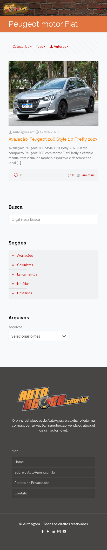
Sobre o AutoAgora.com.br (35, 472)
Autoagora (21, 132)
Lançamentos (27, 274)
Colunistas (25, 265)
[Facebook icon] (43, 531)
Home (19, 462)
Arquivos (15, 327)
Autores (60, 46)
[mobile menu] (100, 7)
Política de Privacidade (32, 483)
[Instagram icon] (59, 531)
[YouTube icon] (48, 531)
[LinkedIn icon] (54, 531)
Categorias (20, 46)
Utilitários (24, 293)
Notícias (23, 284)
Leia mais (88, 175)
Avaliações (25, 255)
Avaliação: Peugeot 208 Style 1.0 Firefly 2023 (53, 139)
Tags (39, 46)
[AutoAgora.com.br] (15, 7)
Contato (21, 493)
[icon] (64, 531)
